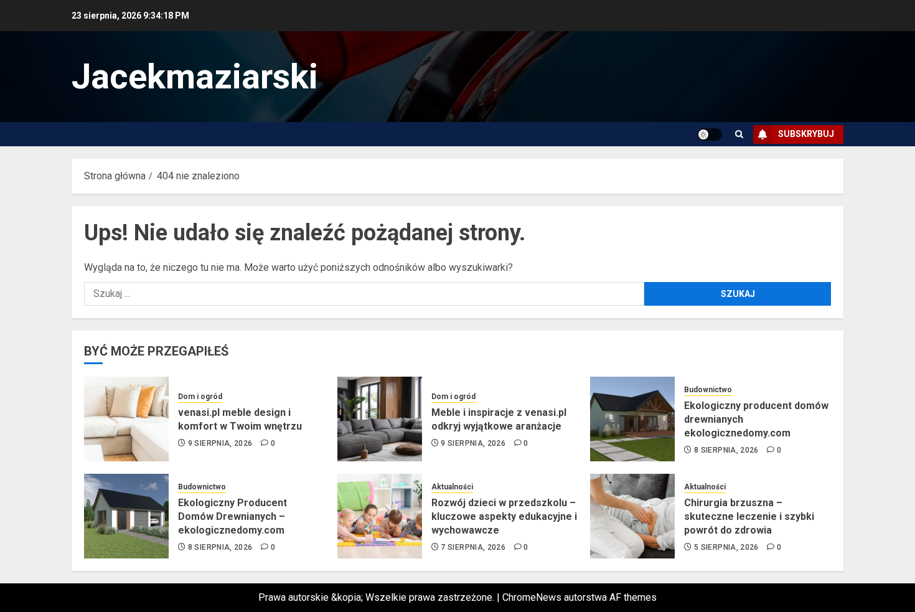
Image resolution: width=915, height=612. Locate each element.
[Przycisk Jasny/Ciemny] (709, 134)
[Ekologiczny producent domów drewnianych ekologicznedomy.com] (632, 419)
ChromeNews (531, 597)
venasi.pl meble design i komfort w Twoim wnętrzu (240, 419)
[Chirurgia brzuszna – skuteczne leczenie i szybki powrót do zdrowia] (632, 516)
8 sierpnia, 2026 (726, 450)
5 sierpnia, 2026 (726, 547)
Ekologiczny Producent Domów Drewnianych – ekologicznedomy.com (232, 517)
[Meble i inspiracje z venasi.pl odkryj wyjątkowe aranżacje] (379, 419)
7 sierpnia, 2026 (473, 547)
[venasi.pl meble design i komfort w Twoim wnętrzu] (126, 419)
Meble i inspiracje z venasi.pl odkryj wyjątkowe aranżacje (498, 419)
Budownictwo (708, 389)
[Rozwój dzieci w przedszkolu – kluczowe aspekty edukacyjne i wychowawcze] (379, 516)
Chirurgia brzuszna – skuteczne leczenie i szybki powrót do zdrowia (749, 517)
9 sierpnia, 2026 (220, 443)
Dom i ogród (200, 396)
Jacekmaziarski (195, 76)
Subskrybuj (806, 134)
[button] (739, 134)
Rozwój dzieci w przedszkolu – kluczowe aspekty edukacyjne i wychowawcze (504, 517)
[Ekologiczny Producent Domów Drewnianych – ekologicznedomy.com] (126, 516)
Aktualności (452, 487)
